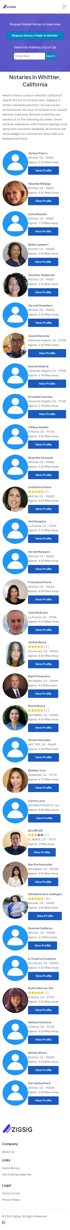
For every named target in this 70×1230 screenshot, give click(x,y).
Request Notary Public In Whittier (35, 35)
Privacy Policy (11, 1199)
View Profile (43, 170)
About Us (8, 1152)
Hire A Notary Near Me (16, 1174)
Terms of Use (11, 1193)
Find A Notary (11, 1168)
